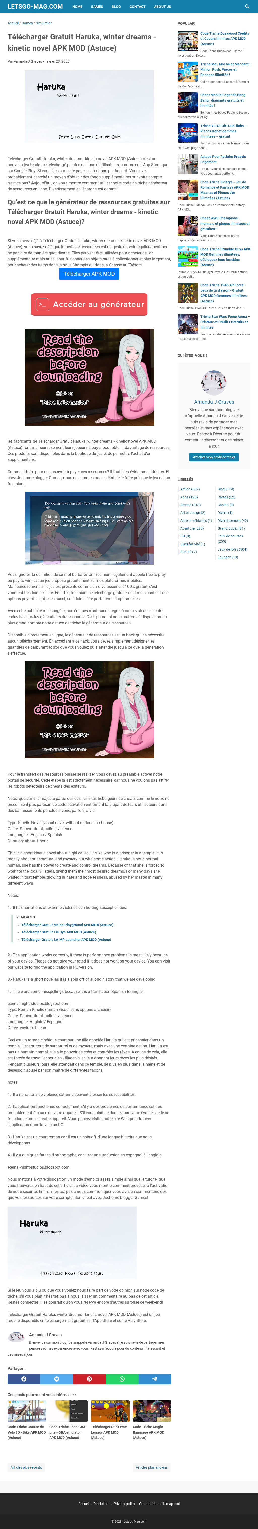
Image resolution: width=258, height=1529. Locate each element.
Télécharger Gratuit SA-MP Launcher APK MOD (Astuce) (66, 940)
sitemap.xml (170, 1504)
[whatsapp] (122, 1379)
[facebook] (24, 1379)
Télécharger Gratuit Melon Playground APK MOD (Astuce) (67, 925)
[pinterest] (89, 1379)
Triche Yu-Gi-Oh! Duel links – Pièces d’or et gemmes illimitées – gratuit (223, 131)
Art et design (192, 513)
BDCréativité (192, 544)
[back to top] (248, 1518)
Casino (226, 505)
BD (185, 536)
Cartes (226, 497)
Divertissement (233, 521)
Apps (189, 497)
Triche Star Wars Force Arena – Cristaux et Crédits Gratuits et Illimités (225, 322)
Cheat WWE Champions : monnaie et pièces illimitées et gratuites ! (225, 223)
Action (190, 489)
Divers (225, 513)
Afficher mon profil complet (214, 457)
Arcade (190, 505)
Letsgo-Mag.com (35, 6)
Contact (138, 7)
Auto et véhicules (196, 521)
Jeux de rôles (232, 549)
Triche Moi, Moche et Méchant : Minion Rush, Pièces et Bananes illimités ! (225, 69)
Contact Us (147, 1504)
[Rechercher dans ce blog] (247, 7)
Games (97, 7)
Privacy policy (124, 1504)
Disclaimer (101, 1504)
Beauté (188, 552)
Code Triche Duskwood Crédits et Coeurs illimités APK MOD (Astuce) (224, 38)
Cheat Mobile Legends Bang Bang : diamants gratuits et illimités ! (222, 100)
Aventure (192, 528)
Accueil (83, 1504)
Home (77, 7)
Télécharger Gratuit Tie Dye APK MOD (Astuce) (58, 932)
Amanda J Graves (214, 402)
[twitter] (56, 1379)
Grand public (231, 528)
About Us (162, 7)
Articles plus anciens (152, 1467)
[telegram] (155, 1379)
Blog (116, 7)
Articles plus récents (26, 1467)
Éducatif (228, 557)
